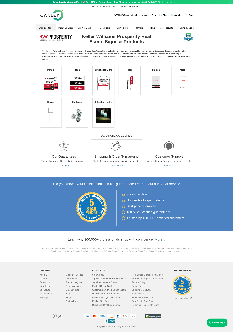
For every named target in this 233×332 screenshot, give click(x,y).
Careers (43, 278)
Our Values (45, 290)
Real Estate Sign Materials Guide (148, 278)
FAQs (68, 297)
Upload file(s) (72, 290)
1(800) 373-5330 (121, 15)
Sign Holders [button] (123, 28)
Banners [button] (139, 28)
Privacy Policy (138, 282)
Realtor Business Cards (143, 297)
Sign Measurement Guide (104, 282)
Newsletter (45, 286)
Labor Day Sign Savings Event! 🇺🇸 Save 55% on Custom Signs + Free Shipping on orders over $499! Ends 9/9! (105, 2)
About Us (44, 275)
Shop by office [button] (45, 28)
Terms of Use (138, 294)
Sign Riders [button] (105, 28)
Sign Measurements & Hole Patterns (109, 278)
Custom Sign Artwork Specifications (109, 290)
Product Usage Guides (103, 286)
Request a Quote (74, 282)
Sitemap (44, 297)
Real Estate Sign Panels (143, 301)
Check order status (140, 15)
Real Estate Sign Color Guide (106, 297)
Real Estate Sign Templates (105, 294)
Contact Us (45, 282)
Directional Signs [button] (85, 28)
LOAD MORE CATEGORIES (116, 135)
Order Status (72, 278)
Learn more (63, 165)
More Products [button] (166, 28)
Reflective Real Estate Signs (145, 305)
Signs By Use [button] (186, 28)
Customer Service (74, 275)
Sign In (177, 15)
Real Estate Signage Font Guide (147, 275)
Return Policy (138, 286)
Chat (164, 15)
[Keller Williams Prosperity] (57, 36)
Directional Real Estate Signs (106, 305)
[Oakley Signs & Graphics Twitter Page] (60, 316)
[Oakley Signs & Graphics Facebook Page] (54, 316)
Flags (152, 28)
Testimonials (46, 294)
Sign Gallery (98, 275)
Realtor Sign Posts (101, 301)
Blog (154, 15)
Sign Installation (73, 286)
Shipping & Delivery (141, 290)
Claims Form (72, 301)
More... (160, 239)
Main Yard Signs (65, 28)
